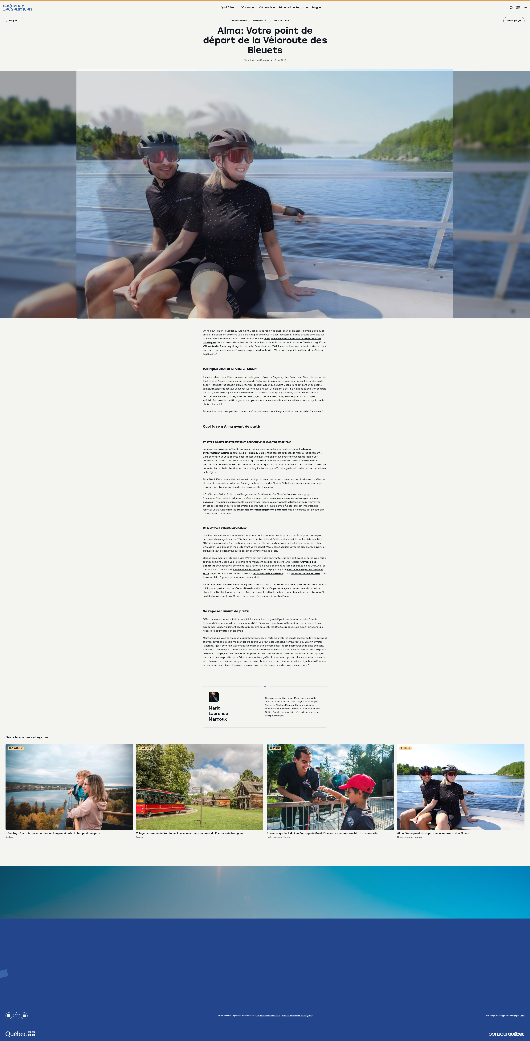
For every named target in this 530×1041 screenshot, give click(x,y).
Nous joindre (18, 980)
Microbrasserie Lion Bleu (305, 573)
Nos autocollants (366, 960)
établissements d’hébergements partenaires (263, 509)
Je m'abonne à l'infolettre (30, 908)
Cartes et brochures (367, 945)
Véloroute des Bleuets (216, 346)
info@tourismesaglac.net (20, 968)
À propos (227, 951)
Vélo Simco (223, 546)
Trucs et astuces (231, 957)
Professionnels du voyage (505, 951)
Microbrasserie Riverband (268, 573)
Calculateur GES (231, 968)
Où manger (248, 7)
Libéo (522, 1016)
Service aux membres (502, 957)
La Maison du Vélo (253, 452)
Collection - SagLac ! (368, 966)
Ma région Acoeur (366, 972)
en (525, 8)
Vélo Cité (238, 546)
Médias (494, 945)
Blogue (316, 7)
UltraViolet (209, 546)
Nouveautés (228, 963)
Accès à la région (366, 978)
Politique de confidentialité (268, 1016)
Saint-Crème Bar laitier (246, 569)
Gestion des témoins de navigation (297, 1016)
